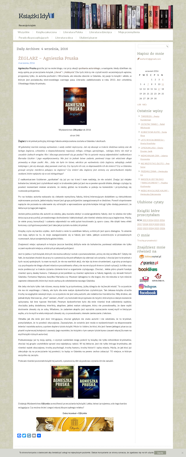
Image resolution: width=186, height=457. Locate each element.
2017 (139, 224)
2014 (150, 220)
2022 (139, 228)
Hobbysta (69, 72)
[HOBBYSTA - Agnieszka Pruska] (62, 398)
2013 (145, 220)
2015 (156, 220)
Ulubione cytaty (150, 202)
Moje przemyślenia (129, 32)
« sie (139, 104)
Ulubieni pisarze (88, 37)
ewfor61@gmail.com (150, 58)
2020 (156, 224)
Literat (57, 72)
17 (159, 89)
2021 (162, 224)
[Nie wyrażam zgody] (182, 452)
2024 (151, 228)
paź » (144, 104)
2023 (145, 228)
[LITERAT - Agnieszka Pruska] (89, 398)
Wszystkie (23, 32)
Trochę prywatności (147, 240)
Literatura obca (64, 37)
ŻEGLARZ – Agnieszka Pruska (48, 58)
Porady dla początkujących (34, 37)
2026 (162, 228)
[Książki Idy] (36, 16)
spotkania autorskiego (89, 68)
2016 (162, 220)
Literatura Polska (73, 32)
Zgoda (160, 452)
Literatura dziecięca (100, 32)
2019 (151, 224)
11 (163, 84)
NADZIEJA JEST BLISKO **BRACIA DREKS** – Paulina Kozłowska (154, 183)
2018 (145, 224)
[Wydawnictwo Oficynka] (75, 424)
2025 (156, 228)
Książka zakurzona (46, 32)
